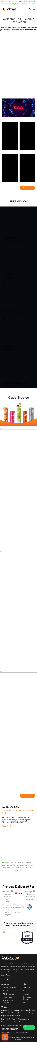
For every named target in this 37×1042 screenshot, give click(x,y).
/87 (16, 1029)
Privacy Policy (5, 1032)
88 (20, 1029)
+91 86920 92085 (8, 1029)
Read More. (32, 4)
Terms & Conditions (22, 1032)
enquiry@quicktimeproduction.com (13, 1025)
